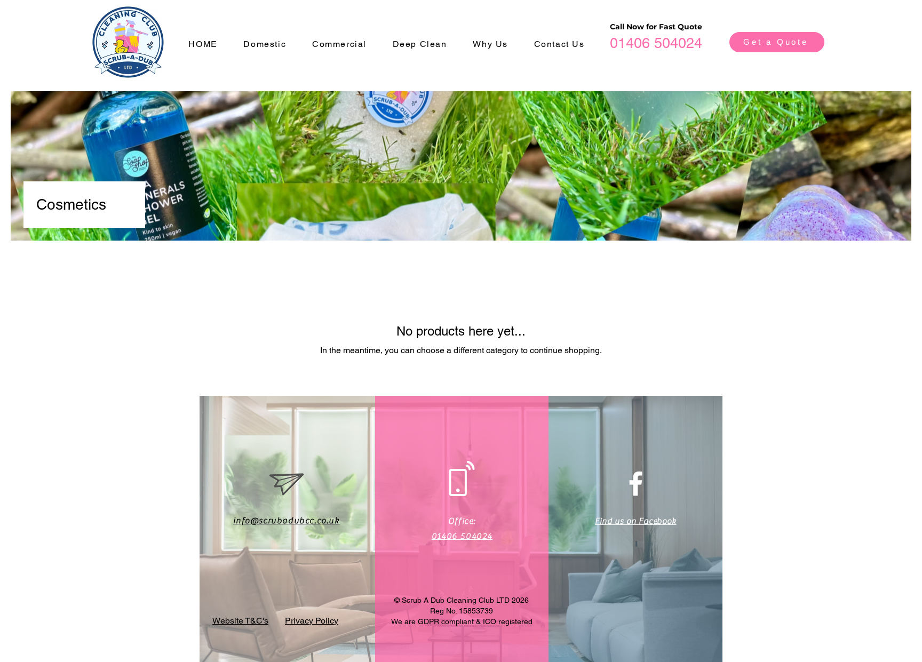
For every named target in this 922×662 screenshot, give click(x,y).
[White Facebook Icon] (635, 483)
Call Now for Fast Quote (656, 26)
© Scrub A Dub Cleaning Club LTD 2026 (461, 600)
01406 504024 (656, 43)
